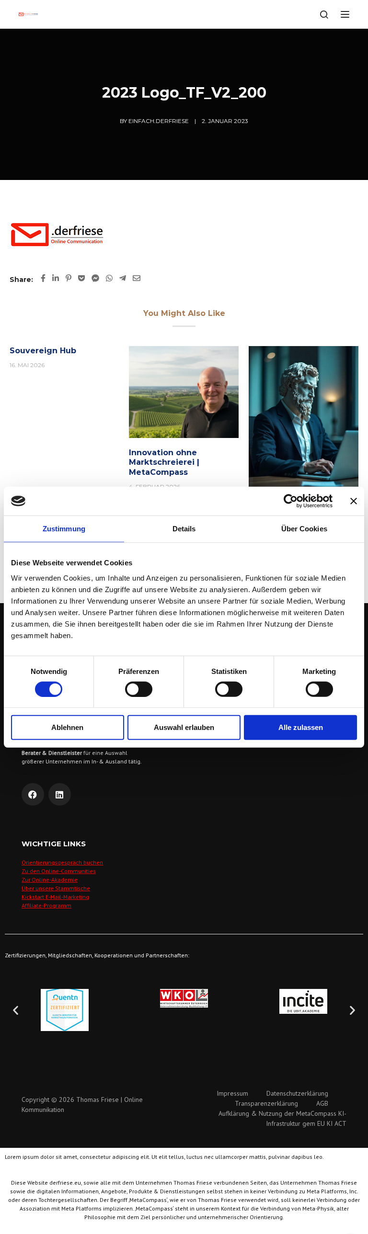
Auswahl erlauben (184, 727)
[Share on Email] (136, 278)
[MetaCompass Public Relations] (303, 416)
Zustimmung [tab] (64, 529)
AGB (322, 1103)
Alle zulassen (300, 727)
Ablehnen (67, 727)
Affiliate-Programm (46, 905)
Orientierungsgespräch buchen (62, 862)
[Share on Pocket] (81, 278)
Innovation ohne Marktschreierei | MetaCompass (164, 462)
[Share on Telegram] (122, 278)
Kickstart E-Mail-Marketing (55, 896)
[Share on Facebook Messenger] (95, 278)
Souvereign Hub (43, 350)
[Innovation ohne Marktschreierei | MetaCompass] (184, 391)
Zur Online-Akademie (50, 879)
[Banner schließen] (353, 501)
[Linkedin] (59, 794)
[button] (16, 1010)
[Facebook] (33, 794)
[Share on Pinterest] (68, 278)
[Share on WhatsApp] (109, 278)
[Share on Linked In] (55, 278)
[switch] (138, 689)
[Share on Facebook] (43, 278)
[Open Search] (324, 14)
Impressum (232, 1093)
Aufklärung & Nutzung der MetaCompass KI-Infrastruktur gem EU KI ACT (282, 1118)
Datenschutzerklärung (297, 1093)
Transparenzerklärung (266, 1103)
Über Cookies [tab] (304, 529)
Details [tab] (184, 529)
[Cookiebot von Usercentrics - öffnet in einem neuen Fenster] (291, 501)
